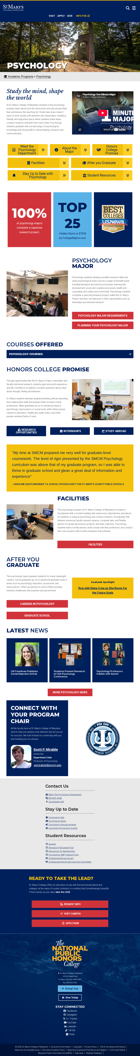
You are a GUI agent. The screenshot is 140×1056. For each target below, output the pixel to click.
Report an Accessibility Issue (27, 1050)
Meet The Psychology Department (64, 794)
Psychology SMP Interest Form (63, 854)
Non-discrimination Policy (53, 1050)
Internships (72, 431)
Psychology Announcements (62, 824)
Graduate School (37, 615)
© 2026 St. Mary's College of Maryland (31, 1047)
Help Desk (79, 1053)
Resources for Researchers (61, 851)
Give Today (71, 997)
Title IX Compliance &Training (112, 1047)
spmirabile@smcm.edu (47, 765)
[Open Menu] (134, 8)
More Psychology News (70, 692)
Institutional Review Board (61, 858)
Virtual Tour (71, 988)
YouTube (71, 1022)
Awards (52, 844)
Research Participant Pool (61, 847)
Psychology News (57, 821)
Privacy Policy (91, 1047)
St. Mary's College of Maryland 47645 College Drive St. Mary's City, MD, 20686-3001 (70, 976)
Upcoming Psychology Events (62, 828)
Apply (61, 16)
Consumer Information (61, 1047)
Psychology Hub (56, 817)
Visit (52, 16)
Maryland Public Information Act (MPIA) (55, 1053)
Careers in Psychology (37, 604)
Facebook (71, 1011)
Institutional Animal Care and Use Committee (69, 862)
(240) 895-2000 (71, 983)
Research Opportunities (26, 431)
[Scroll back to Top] (133, 1049)
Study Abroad (116, 431)
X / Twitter (71, 1018)
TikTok (71, 1030)
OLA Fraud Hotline (117, 1050)
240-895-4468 (55, 798)
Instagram (71, 1014)
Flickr (71, 1034)
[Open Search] (127, 8)
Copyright (77, 1047)
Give (69, 16)
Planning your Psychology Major (103, 325)
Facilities (95, 544)
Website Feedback (94, 1053)
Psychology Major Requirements (102, 315)
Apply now (72, 923)
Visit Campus (72, 913)
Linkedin (71, 1026)
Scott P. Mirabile (45, 749)
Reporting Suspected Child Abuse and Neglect (87, 1050)
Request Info (72, 904)
